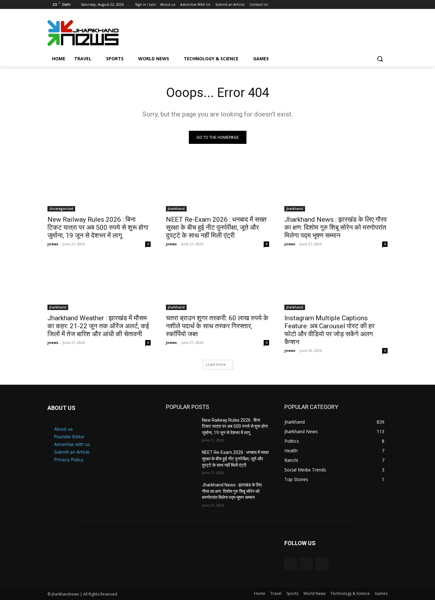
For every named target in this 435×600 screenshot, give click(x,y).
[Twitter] (375, 4)
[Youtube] (384, 4)
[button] (380, 58)
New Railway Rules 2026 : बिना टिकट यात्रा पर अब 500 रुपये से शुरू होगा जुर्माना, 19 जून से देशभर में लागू (97, 227)
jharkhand (176, 208)
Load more (216, 364)
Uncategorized (61, 208)
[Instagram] (366, 4)
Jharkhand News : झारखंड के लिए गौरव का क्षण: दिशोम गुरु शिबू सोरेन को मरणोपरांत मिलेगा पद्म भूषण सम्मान (335, 227)
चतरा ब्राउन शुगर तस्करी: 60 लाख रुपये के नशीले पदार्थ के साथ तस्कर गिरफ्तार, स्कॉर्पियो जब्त (217, 326)
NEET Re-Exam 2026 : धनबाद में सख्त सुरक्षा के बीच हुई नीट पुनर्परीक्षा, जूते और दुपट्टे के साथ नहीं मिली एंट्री (216, 227)
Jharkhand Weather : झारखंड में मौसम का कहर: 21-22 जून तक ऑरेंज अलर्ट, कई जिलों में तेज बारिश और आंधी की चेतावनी (98, 326)
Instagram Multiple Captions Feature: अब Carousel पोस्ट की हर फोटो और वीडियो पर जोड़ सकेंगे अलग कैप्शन (329, 330)
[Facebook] (357, 4)
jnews (52, 243)
